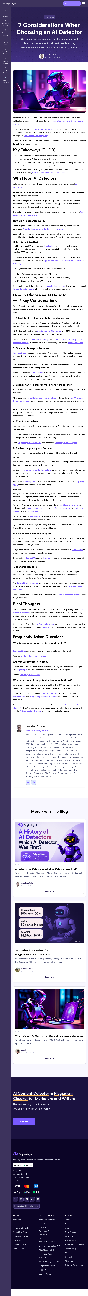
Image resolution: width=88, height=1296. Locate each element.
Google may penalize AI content (43, 696)
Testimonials (70, 1224)
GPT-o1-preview (20, 264)
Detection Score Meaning (46, 1225)
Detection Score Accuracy (46, 1233)
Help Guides (77, 550)
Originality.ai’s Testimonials (29, 442)
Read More (49, 891)
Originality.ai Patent (47, 1266)
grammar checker (34, 511)
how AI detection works (23, 289)
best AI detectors (75, 342)
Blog (67, 1228)
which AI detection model (68, 594)
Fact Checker (18, 1224)
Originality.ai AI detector (27, 583)
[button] (84, 3)
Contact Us (31, 558)
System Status (45, 1274)
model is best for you (55, 286)
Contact (68, 1257)
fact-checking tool (63, 508)
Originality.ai (21, 669)
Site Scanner (35, 516)
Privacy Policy (70, 1240)
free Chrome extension (69, 505)
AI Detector (49, 246)
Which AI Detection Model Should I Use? (50, 173)
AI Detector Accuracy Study (36, 135)
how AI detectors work (43, 129)
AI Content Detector (45, 624)
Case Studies (70, 1232)
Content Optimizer (21, 1244)
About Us (69, 1261)
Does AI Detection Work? (47, 1240)
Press (67, 1220)
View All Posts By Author (37, 730)
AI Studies (69, 1236)
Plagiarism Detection (21, 1228)
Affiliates (68, 1253)
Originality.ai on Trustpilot (66, 442)
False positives (19, 353)
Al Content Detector (31, 1093)
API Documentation (47, 1220)
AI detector (38, 373)
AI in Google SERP (46, 1250)
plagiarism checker (36, 508)
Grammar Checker (21, 1236)
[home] (9, 3)
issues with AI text (49, 693)
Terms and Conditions (74, 1244)
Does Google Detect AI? (49, 1246)
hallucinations (19, 696)
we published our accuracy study (41, 398)
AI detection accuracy (38, 339)
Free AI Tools (18, 1248)
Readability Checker (21, 1232)
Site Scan (17, 1240)
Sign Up (46, 558)
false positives (19, 651)
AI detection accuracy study (33, 656)
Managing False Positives (45, 1255)
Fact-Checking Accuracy (49, 1261)
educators (45, 627)
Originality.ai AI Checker (30, 674)
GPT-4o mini (76, 260)
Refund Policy (70, 1248)
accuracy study (29, 481)
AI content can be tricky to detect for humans (43, 229)
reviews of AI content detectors (37, 470)
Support (42, 1270)
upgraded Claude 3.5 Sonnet (57, 260)
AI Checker (17, 1220)
